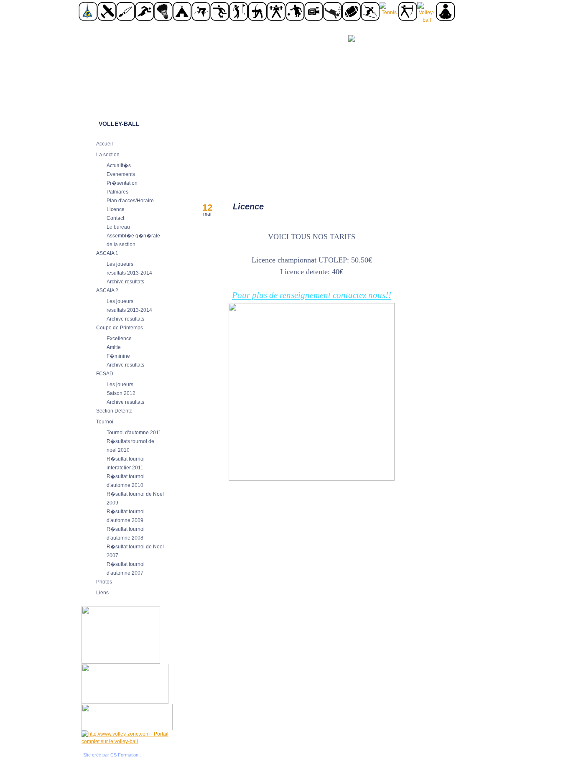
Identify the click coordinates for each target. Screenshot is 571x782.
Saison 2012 (121, 393)
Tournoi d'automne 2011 (134, 433)
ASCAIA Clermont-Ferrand (129, 68)
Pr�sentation (122, 183)
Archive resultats (125, 282)
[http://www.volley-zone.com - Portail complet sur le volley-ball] (127, 741)
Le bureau (118, 227)
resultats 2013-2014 (129, 273)
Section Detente (114, 411)
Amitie (114, 347)
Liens (102, 593)
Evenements (121, 174)
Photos (104, 582)
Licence (116, 209)
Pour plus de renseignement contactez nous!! (311, 295)
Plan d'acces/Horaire (130, 201)
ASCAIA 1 (107, 253)
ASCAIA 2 (107, 290)
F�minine (118, 356)
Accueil (104, 144)
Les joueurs (120, 264)
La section (108, 155)
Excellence (119, 338)
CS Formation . (125, 754)
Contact (115, 218)
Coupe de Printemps (119, 328)
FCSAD (104, 374)
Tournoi (104, 422)
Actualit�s (119, 165)
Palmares (117, 192)
